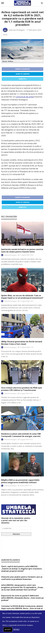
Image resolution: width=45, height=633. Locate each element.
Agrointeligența (10, 560)
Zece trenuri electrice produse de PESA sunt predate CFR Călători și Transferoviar (21, 389)
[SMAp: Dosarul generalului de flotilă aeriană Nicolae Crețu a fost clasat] (22, 326)
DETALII (16, 629)
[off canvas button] (2, 3)
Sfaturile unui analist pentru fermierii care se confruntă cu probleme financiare (21, 578)
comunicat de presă (25, 96)
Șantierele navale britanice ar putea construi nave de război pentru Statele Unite (22, 250)
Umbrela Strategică (16, 30)
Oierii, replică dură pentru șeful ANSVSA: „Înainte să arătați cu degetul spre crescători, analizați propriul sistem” (21, 568)
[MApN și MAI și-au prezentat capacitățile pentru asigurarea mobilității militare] (22, 464)
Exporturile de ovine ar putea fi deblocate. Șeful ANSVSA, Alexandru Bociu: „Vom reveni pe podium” (22, 597)
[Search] (42, 3)
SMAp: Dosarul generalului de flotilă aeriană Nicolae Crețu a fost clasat (21, 342)
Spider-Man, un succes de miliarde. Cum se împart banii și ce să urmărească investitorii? (22, 296)
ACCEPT (8, 629)
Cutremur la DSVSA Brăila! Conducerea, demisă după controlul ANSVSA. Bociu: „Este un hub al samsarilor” (22, 608)
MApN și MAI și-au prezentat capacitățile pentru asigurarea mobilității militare (20, 481)
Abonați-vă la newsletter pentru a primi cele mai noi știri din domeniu (15, 520)
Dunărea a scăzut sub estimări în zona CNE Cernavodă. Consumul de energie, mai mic (21, 435)
